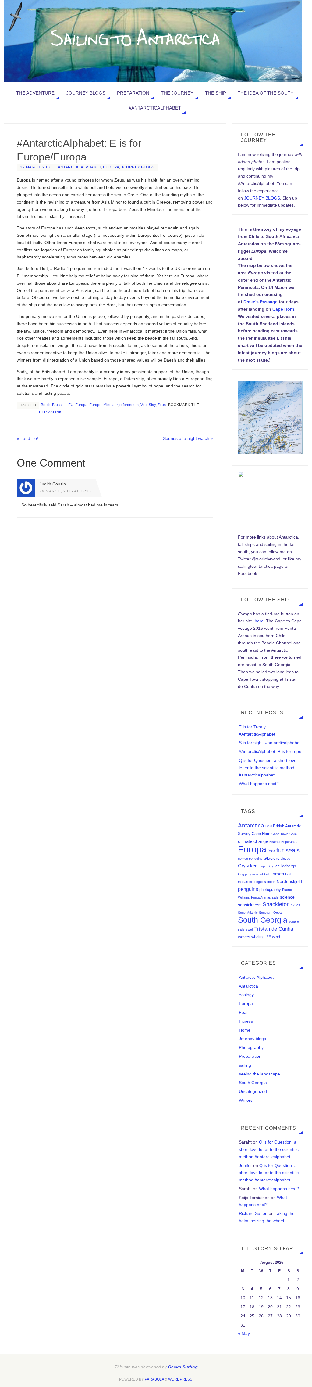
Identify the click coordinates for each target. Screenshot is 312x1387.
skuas (295, 905)
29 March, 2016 (35, 167)
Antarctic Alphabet (79, 167)
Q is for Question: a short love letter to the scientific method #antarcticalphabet (267, 767)
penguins (248, 889)
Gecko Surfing (183, 1366)
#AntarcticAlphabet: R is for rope (270, 751)
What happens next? (259, 783)
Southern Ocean (271, 912)
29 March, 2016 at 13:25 (65, 491)
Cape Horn (283, 309)
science (287, 897)
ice (277, 865)
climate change (253, 841)
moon (271, 882)
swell (249, 929)
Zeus (162, 405)
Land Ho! (27, 438)
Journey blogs (137, 167)
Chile (293, 834)
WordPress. (180, 1379)
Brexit (45, 405)
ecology (246, 994)
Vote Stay (148, 405)
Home (244, 1030)
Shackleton (276, 904)
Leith (288, 874)
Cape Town (279, 834)
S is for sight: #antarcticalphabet (270, 742)
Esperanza (289, 842)
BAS (268, 826)
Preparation (250, 1056)
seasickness (249, 904)
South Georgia (262, 920)
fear (271, 850)
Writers (246, 1100)
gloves (285, 858)
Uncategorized (253, 1091)
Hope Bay (266, 866)
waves (244, 936)
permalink (50, 412)
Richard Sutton (253, 1213)
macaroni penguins (252, 882)
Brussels (59, 405)
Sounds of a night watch (188, 438)
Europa (111, 167)
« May (244, 1333)
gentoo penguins (250, 858)
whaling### (261, 937)
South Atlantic (248, 912)
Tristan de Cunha (273, 929)
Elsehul (274, 842)
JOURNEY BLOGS (262, 198)
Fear (243, 1012)
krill (266, 874)
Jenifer (245, 1165)
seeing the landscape (259, 1074)
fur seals (288, 850)
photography (270, 890)
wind (276, 937)
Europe (95, 405)
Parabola (154, 1379)
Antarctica (251, 825)
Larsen (277, 873)
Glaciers (271, 858)
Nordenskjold (289, 881)
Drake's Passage (260, 301)
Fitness (246, 1021)
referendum (129, 405)
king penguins (248, 874)
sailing (245, 1065)
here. (260, 620)
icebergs (288, 866)
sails (275, 897)
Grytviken (247, 865)
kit (261, 874)
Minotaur (110, 405)
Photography (251, 1047)
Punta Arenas (261, 897)
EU (70, 405)
